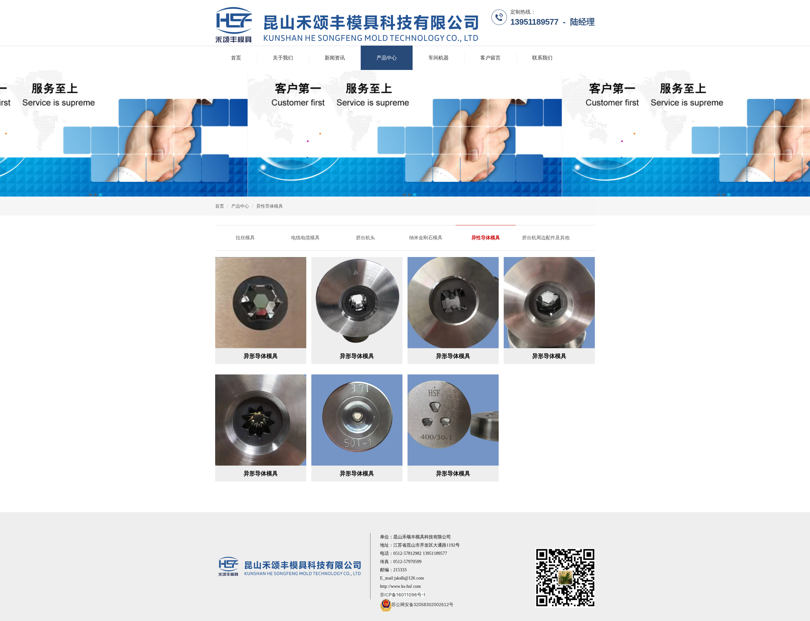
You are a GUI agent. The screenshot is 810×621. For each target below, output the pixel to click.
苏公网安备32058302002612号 (422, 604)
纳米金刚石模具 (425, 238)
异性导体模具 (269, 206)
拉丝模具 (245, 238)
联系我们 (542, 57)
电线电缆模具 (305, 238)
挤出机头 (365, 238)
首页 (236, 57)
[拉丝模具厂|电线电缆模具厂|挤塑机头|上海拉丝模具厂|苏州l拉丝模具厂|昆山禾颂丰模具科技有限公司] (346, 24)
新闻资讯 (335, 57)
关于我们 (283, 57)
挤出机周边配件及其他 (546, 238)
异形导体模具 (261, 356)
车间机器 (438, 57)
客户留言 (490, 57)
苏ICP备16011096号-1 (403, 594)
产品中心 (387, 57)
